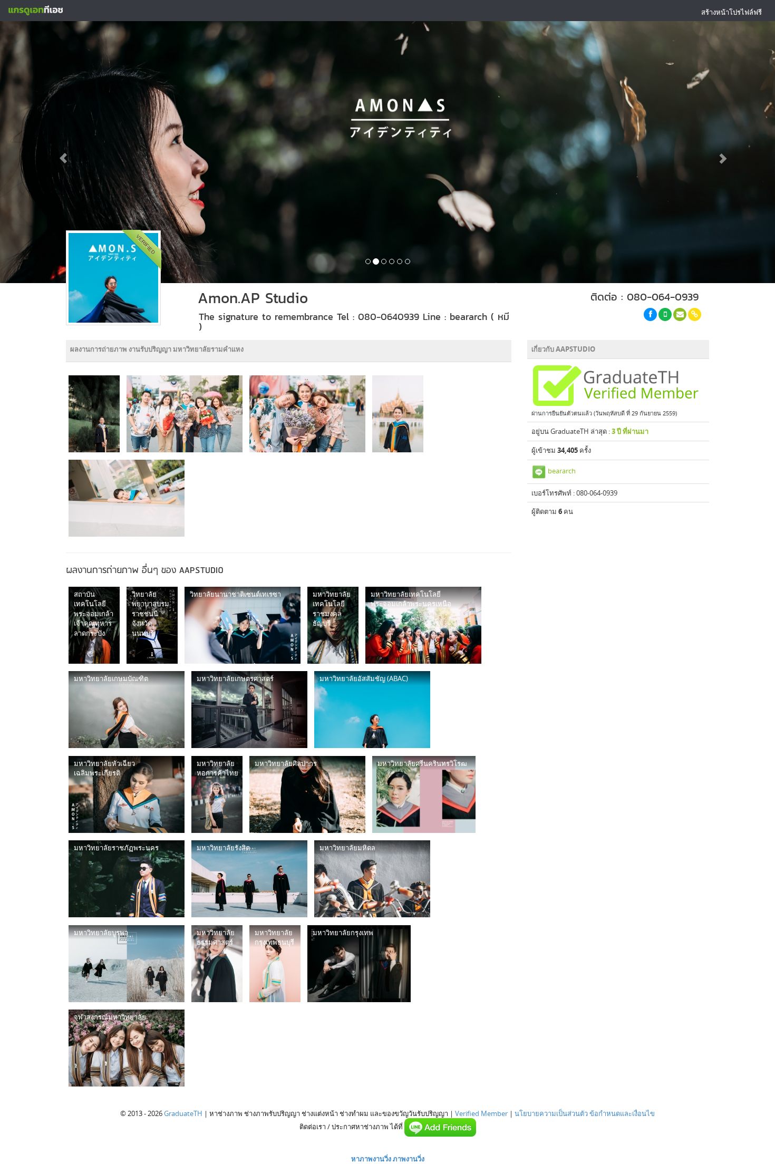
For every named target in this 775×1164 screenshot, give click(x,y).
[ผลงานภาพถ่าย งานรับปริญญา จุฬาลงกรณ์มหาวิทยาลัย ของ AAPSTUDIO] (127, 1048)
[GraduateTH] (35, 10)
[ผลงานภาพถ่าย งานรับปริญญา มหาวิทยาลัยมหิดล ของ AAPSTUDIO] (372, 878)
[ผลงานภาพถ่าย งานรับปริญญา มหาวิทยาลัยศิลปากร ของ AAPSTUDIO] (307, 794)
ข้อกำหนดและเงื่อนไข (622, 1113)
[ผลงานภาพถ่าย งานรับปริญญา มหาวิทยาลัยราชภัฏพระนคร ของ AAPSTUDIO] (127, 878)
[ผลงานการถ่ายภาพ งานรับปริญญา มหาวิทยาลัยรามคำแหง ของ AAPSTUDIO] (94, 413)
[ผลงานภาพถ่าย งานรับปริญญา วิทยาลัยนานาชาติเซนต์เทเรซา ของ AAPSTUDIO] (243, 625)
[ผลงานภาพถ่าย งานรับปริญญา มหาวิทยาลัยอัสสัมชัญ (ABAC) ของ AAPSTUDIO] (372, 709)
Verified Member (481, 1113)
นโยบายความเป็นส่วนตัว (551, 1113)
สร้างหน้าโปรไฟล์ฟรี (731, 12)
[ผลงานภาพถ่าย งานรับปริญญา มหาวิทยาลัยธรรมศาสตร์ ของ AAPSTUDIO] (217, 963)
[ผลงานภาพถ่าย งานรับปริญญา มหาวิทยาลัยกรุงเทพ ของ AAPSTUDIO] (359, 963)
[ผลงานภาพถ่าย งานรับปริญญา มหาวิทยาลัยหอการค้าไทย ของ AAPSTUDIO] (217, 794)
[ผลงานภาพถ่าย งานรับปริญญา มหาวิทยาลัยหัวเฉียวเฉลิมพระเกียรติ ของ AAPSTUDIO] (127, 794)
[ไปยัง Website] (694, 314)
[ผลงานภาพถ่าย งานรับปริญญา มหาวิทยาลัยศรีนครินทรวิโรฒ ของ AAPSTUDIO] (424, 794)
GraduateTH (183, 1113)
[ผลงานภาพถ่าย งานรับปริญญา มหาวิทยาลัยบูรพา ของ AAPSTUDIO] (127, 963)
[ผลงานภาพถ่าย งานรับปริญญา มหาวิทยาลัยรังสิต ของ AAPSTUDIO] (249, 878)
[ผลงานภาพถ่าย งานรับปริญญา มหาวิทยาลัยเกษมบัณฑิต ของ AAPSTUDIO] (127, 709)
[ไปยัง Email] (679, 314)
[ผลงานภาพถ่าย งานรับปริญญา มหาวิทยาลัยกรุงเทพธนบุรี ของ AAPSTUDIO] (275, 963)
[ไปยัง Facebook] (650, 314)
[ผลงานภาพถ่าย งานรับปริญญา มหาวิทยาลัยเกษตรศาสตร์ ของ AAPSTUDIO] (249, 709)
